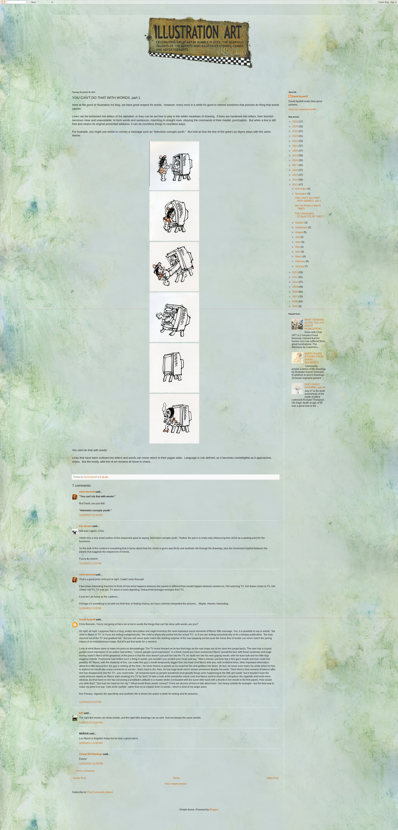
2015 (295, 175)
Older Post (272, 778)
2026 (295, 121)
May (298, 247)
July (297, 237)
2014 (295, 179)
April (298, 251)
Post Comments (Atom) (100, 792)
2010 (295, 282)
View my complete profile (302, 109)
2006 (295, 301)
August (299, 232)
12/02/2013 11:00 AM (90, 743)
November (301, 193)
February (300, 261)
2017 (295, 165)
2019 (295, 155)
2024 (295, 131)
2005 (295, 306)
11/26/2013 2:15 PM (90, 563)
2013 (295, 184)
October (300, 222)
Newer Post (79, 778)
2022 (295, 141)
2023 (295, 136)
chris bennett (87, 491)
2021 (295, 146)
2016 (295, 170)
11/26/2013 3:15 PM (90, 608)
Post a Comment (85, 771)
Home (176, 778)
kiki (81, 713)
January (300, 266)
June (298, 242)
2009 (295, 286)
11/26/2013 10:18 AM (90, 515)
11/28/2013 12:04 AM (90, 722)
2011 (295, 277)
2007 (295, 296)
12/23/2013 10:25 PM (91, 763)
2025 (295, 126)
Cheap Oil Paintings (90, 754)
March (299, 256)
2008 (295, 291)
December (301, 188)
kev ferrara (85, 526)
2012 (295, 272)
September (301, 227)
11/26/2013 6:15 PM (90, 702)
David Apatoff (87, 619)
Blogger (214, 809)
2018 (295, 160)
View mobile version (175, 783)
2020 (295, 150)
